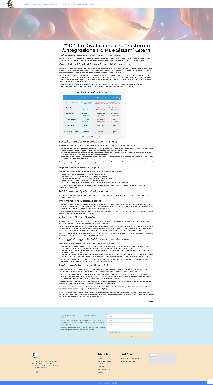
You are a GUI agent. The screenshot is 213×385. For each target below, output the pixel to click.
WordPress (65, 4)
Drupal (26, 4)
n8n (127, 221)
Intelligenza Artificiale (40, 4)
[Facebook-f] (33, 372)
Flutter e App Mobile (80, 4)
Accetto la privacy (115, 333)
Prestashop (53, 4)
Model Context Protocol (68, 58)
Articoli (91, 4)
